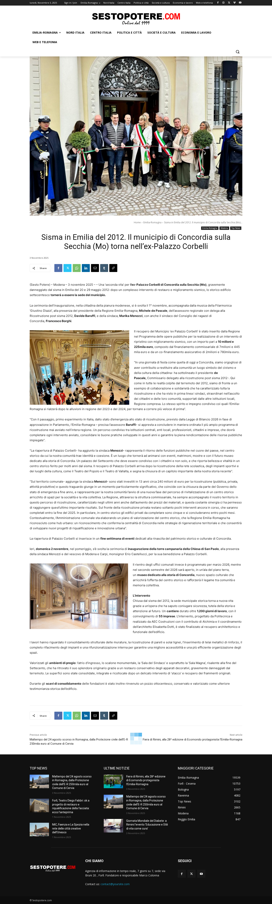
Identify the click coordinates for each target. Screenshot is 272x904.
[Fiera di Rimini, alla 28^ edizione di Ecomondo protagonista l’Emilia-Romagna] (113, 781)
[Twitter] (229, 3)
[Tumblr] (104, 268)
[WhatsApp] (77, 268)
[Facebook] (218, 3)
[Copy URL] (113, 268)
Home (137, 222)
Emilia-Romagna (152, 222)
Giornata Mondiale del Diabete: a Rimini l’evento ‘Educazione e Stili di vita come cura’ (147, 824)
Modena (224, 228)
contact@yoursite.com (115, 884)
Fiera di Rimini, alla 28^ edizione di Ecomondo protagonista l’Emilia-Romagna (192, 739)
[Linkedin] (86, 268)
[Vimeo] (234, 3)
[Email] (95, 268)
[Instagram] (223, 3)
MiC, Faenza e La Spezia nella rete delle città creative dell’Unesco (70, 828)
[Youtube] (240, 3)
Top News (235, 228)
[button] (237, 51)
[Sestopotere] (136, 18)
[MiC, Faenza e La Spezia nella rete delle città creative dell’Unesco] (39, 829)
